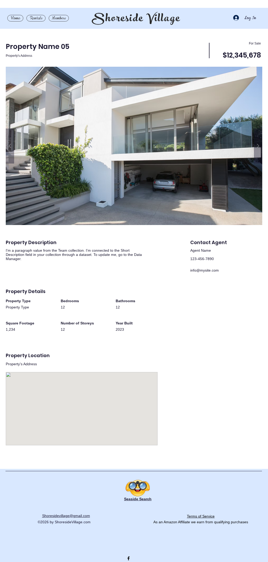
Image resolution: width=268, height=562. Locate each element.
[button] (134, 146)
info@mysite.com (204, 270)
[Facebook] (128, 558)
